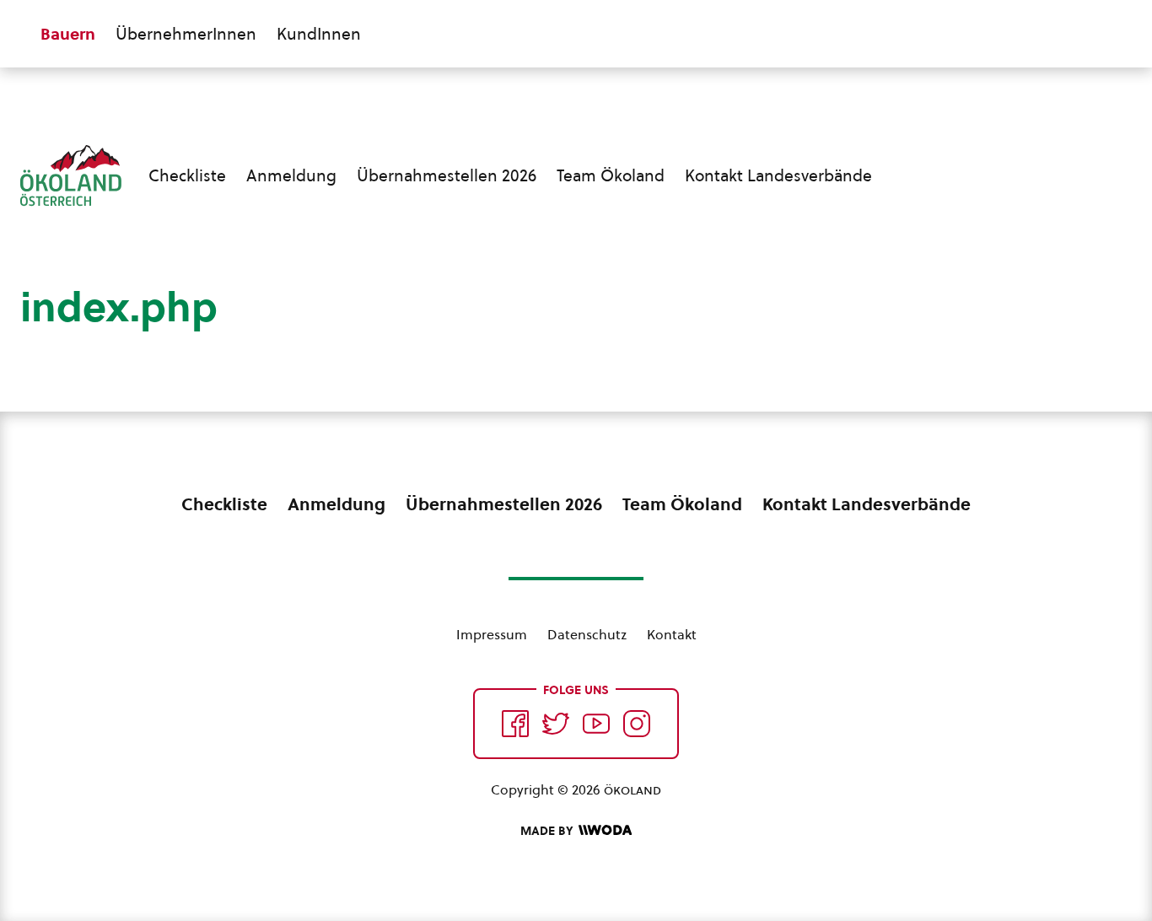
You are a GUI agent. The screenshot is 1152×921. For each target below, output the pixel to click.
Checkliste (187, 175)
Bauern (67, 34)
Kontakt (672, 634)
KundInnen (319, 34)
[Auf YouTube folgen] (596, 723)
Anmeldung (291, 175)
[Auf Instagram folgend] (636, 723)
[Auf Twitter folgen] (556, 723)
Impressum (491, 634)
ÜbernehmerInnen (186, 34)
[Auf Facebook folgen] (515, 723)
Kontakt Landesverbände (778, 175)
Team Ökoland (611, 175)
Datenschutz (587, 634)
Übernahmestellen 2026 (446, 175)
